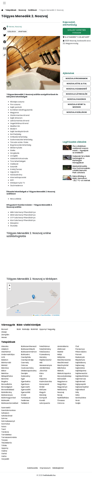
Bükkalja (25, 329)
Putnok (78, 354)
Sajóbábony (80, 362)
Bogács (4, 381)
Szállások (12, 31)
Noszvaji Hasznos (76, 99)
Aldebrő (4, 349)
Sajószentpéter (82, 387)
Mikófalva (61, 368)
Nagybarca (62, 381)
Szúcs (3, 426)
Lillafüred (61, 349)
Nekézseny (62, 389)
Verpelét (5, 459)
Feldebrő (25, 403)
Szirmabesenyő (8, 421)
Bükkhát (34, 329)
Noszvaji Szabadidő (76, 89)
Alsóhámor (6, 351)
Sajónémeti (80, 381)
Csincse (24, 365)
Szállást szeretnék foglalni (77, 31)
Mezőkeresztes (64, 360)
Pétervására (80, 351)
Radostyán (80, 357)
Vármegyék (8, 324)
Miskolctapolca (64, 373)
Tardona (5, 432)
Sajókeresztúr (81, 373)
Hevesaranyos (45, 365)
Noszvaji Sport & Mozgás (76, 105)
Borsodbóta (6, 384)
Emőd (23, 395)
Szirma (4, 418)
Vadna (4, 451)
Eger (23, 378)
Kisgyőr (42, 392)
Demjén (24, 373)
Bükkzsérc (25, 354)
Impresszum (45, 468)
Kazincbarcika (45, 381)
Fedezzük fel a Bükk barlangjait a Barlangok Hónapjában (81, 159)
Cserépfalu (26, 357)
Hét (41, 362)
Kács (41, 373)
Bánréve (5, 368)
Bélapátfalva (7, 376)
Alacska (4, 346)
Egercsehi (25, 387)
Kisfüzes (42, 389)
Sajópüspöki (80, 384)
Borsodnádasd (7, 389)
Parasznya (80, 349)
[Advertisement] (33, 259)
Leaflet (36, 315)
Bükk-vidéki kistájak (29, 324)
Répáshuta (80, 360)
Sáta (77, 395)
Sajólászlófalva (81, 376)
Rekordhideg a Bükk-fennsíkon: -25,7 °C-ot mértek (81, 178)
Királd (41, 387)
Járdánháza (44, 368)
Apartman (22, 31)
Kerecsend (44, 384)
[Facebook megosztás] (4, 28)
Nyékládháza (63, 397)
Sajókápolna (80, 370)
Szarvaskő (5, 407)
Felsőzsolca (44, 351)
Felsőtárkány (45, 349)
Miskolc (60, 370)
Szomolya (5, 424)
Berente (5, 378)
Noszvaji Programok (77, 78)
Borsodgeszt (6, 387)
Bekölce (4, 373)
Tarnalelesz (6, 434)
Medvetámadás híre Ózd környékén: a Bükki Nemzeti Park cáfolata (81, 169)
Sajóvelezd (80, 389)
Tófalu (4, 445)
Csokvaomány (27, 368)
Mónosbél (61, 378)
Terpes (4, 440)
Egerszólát (25, 392)
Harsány (43, 357)
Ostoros (60, 403)
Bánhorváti (6, 362)
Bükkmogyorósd (8, 397)
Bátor (3, 370)
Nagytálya (61, 384)
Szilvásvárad (6, 415)
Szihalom (5, 413)
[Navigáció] (4, 3)
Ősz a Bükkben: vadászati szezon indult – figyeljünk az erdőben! (80, 149)
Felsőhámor (44, 346)
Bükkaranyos (7, 395)
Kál (40, 376)
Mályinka (61, 357)
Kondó (42, 400)
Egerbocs (25, 384)
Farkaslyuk (25, 397)
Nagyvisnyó (62, 387)
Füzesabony (44, 354)
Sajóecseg (79, 365)
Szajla (77, 403)
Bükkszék (5, 400)
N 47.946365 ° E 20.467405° (77, 37)
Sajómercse (80, 378)
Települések (8, 341)
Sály (77, 392)
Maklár (60, 351)
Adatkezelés (32, 468)
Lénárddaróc (63, 346)
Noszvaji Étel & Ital (77, 83)
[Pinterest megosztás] (4, 42)
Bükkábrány (6, 392)
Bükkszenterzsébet (9, 403)
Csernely (25, 362)
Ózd (77, 346)
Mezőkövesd (62, 362)
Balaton (4, 360)
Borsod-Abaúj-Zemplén (5, 332)
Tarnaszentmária (9, 437)
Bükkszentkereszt (29, 346)
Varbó (4, 453)
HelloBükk (56, 315)
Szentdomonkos (8, 410)
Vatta (3, 456)
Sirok (77, 400)
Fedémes (25, 400)
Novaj (59, 395)
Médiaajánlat (58, 468)
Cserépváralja (27, 360)
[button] (33, 297)
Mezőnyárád (62, 365)
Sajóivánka (80, 368)
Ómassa (61, 400)
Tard (3, 429)
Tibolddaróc (6, 442)
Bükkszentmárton (29, 351)
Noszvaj (18, 26)
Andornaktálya (7, 354)
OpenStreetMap (46, 315)
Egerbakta (25, 381)
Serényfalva (80, 397)
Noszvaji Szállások (77, 112)
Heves (11, 26)
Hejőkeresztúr (45, 360)
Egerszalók (26, 389)
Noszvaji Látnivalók (76, 94)
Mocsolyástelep (64, 376)
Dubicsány (25, 376)
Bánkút (4, 365)
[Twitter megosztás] (4, 35)
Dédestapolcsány (29, 370)
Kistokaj (42, 395)
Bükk (19, 329)
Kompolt (43, 397)
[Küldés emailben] (4, 48)
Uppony (4, 448)
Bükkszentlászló (28, 349)
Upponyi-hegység (47, 329)
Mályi (59, 354)
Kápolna (43, 378)
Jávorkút (43, 370)
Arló (3, 357)
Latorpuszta (44, 403)
